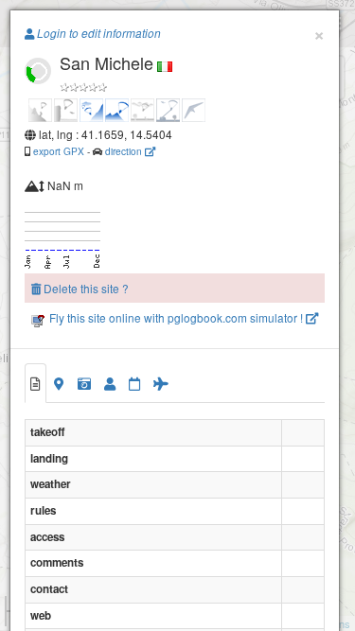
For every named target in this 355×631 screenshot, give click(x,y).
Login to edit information (97, 33)
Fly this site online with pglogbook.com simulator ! (176, 317)
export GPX (58, 151)
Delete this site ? (85, 288)
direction (125, 151)
